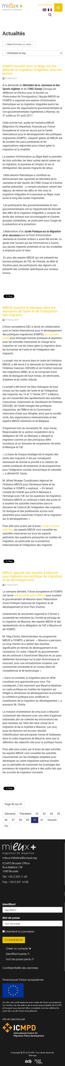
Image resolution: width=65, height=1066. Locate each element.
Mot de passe (11, 917)
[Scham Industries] (26, 1061)
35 (58, 813)
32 (37, 813)
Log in (41, 5)
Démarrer (10, 813)
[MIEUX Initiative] (12, 6)
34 (51, 813)
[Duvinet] (37, 1061)
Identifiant (9, 904)
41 (41, 819)
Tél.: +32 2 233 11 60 (14, 876)
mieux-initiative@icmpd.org (19, 858)
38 (20, 819)
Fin (6, 826)
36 (6, 819)
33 (44, 813)
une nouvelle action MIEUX (29, 595)
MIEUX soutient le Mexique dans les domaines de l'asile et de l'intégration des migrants (30, 311)
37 (13, 819)
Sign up (49, 5)
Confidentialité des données (20, 968)
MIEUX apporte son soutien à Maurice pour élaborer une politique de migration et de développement (32, 576)
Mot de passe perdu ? (20, 959)
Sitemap (32, 1055)
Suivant (52, 819)
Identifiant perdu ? (17, 954)
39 (27, 819)
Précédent (25, 813)
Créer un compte (17, 948)
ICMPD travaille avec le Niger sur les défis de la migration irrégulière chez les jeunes (32, 69)
